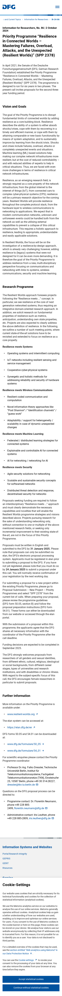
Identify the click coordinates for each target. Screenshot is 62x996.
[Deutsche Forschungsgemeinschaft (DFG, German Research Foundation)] (9, 8)
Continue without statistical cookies (31, 987)
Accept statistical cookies (31, 979)
